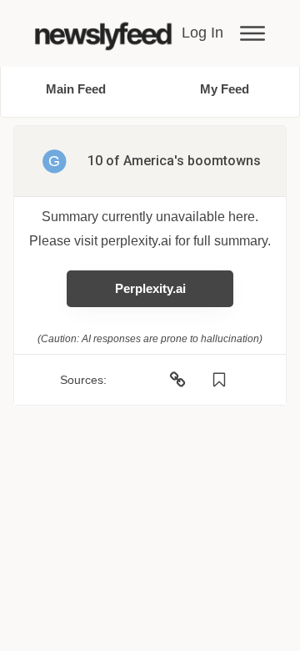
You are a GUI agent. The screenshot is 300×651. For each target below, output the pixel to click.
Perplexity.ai (150, 288)
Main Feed (76, 89)
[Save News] (219, 379)
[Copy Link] (177, 379)
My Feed (224, 89)
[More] (252, 33)
